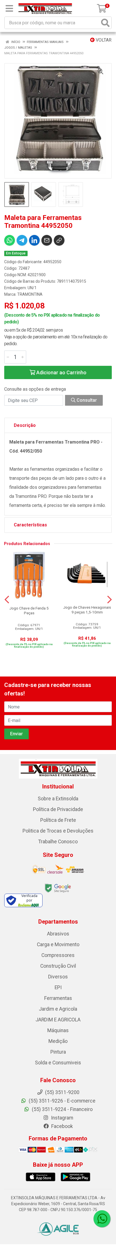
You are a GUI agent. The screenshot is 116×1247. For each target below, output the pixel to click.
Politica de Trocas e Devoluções (58, 831)
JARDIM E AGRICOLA (58, 1020)
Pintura (58, 1052)
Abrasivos (58, 934)
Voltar (103, 40)
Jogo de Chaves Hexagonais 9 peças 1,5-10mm (87, 609)
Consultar (86, 400)
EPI (58, 987)
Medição (58, 1041)
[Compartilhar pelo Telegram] (22, 240)
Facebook (61, 1126)
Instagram (61, 1118)
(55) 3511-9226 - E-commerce (61, 1101)
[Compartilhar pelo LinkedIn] (34, 240)
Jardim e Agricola (58, 1009)
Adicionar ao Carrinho (60, 372)
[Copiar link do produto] (59, 240)
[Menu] (9, 8)
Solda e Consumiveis (58, 1063)
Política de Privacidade (58, 809)
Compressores (58, 955)
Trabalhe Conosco (58, 841)
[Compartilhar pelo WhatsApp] (9, 240)
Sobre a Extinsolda (58, 798)
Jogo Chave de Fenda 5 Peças (29, 610)
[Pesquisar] (105, 23)
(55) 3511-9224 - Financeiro (62, 1109)
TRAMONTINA (30, 294)
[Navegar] (7, 599)
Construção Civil (58, 966)
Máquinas (58, 1030)
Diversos (58, 977)
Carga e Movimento (58, 944)
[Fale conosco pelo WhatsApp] (101, 1218)
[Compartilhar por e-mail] (46, 240)
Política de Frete (58, 820)
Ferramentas (58, 998)
